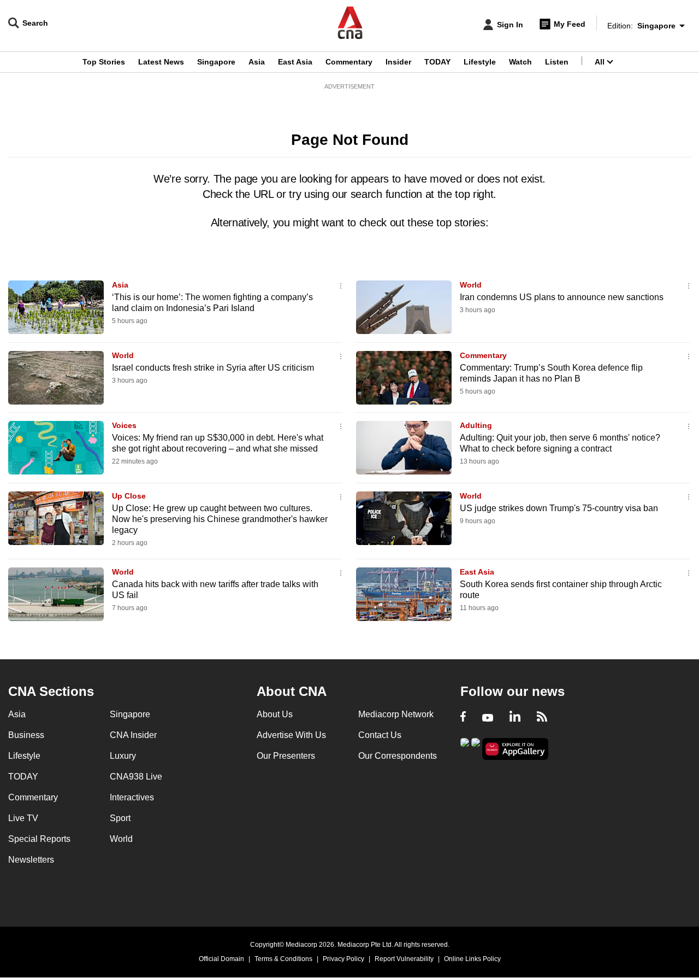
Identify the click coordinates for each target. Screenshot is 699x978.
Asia (256, 61)
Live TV (23, 818)
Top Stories (103, 61)
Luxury (123, 755)
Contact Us (379, 735)
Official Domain (221, 959)
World (471, 284)
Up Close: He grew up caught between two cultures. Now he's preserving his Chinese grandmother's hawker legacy (220, 519)
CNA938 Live (136, 776)
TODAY (437, 61)
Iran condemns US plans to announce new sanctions (562, 297)
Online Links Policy (472, 959)
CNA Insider (133, 735)
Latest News (161, 61)
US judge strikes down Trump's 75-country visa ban (559, 508)
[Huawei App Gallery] (515, 749)
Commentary (348, 61)
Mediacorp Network (396, 714)
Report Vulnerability (404, 959)
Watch (520, 61)
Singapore (216, 61)
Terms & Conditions (283, 959)
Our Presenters (286, 755)
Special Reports (39, 839)
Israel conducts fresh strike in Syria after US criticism (213, 367)
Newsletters (31, 859)
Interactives (132, 797)
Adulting (476, 425)
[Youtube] (487, 718)
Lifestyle (480, 61)
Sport (120, 818)
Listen (556, 61)
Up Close (129, 495)
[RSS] (542, 718)
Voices (124, 425)
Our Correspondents (397, 755)
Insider (398, 61)
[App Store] (475, 748)
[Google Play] (464, 748)
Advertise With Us (291, 735)
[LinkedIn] (515, 718)
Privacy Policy (343, 959)
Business (26, 735)
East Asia (295, 61)
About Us (275, 714)
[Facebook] (463, 718)
